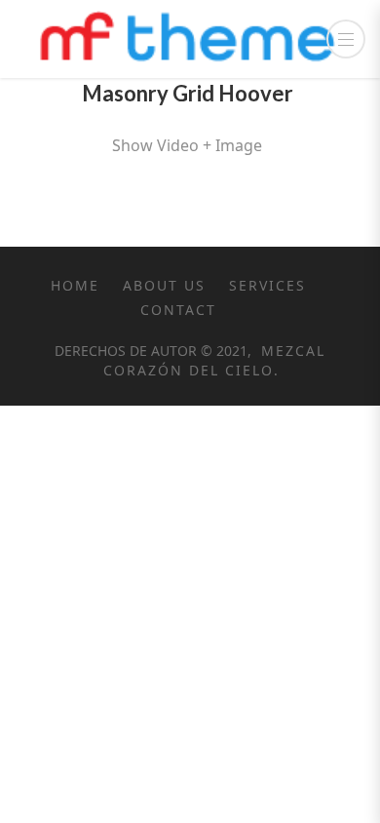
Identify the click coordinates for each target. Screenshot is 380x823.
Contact (178, 309)
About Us (164, 285)
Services (267, 285)
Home (75, 285)
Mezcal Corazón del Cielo (214, 360)
